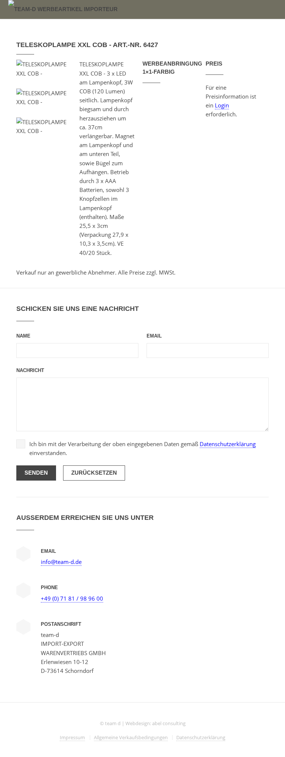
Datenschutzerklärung (228, 444)
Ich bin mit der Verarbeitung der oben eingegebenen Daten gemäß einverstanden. (142, 448)
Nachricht (30, 370)
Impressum (72, 737)
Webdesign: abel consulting (155, 723)
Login (222, 105)
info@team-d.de (61, 561)
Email (154, 336)
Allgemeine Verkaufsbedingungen (131, 737)
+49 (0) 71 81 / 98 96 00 (72, 598)
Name (23, 336)
